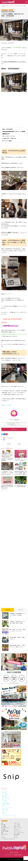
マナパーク (16, 837)
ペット (2, 835)
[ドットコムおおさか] (14, 850)
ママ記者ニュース (11, 11)
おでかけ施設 (3, 826)
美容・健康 (3, 824)
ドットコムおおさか (9, 438)
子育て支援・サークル (5, 827)
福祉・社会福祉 (16, 834)
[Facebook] (12, 429)
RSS (17, 852)
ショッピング (16, 829)
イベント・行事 (16, 824)
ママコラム (20, 609)
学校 (2, 823)
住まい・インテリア (17, 827)
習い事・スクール (17, 826)
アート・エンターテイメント (19, 832)
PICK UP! (8, 609)
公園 (2, 832)
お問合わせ (20, 854)
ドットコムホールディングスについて (8, 838)
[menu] (26, 2)
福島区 (4, 439)
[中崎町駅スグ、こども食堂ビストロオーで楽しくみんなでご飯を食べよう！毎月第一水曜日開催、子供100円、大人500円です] (7, 444)
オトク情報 (3, 829)
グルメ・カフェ (16, 823)
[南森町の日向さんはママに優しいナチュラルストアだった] (20, 444)
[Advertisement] (14, 548)
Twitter (10, 852)
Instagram (15, 852)
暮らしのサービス (4, 834)
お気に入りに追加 (6, 405)
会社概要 (15, 854)
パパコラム (3, 837)
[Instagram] (14, 429)
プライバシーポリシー (9, 854)
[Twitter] (15, 429)
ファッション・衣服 (5, 11)
